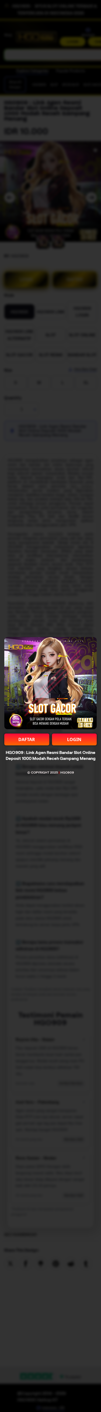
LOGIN (74, 739)
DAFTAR (26, 739)
